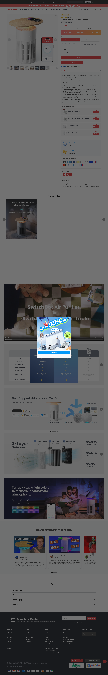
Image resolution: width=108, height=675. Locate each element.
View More (54, 352)
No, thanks (54, 357)
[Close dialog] (68, 318)
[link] (54, 333)
